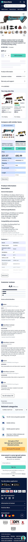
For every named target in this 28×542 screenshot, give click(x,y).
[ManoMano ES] (13, 515)
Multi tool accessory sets (7, 403)
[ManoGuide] (23, 538)
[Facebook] (6, 498)
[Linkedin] (2, 498)
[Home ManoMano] (9, 2)
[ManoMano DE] (9, 515)
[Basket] (24, 2)
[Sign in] (20, 2)
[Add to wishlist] (24, 35)
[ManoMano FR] (2, 515)
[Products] (2, 5)
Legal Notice (19, 536)
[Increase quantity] (8, 55)
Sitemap (13, 536)
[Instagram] (9, 498)
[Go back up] (22, 515)
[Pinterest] (13, 498)
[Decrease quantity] (2, 55)
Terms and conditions (6, 540)
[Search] (5, 6)
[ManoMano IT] (6, 515)
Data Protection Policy (7, 538)
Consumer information (19, 540)
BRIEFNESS (6, 86)
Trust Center (17, 538)
